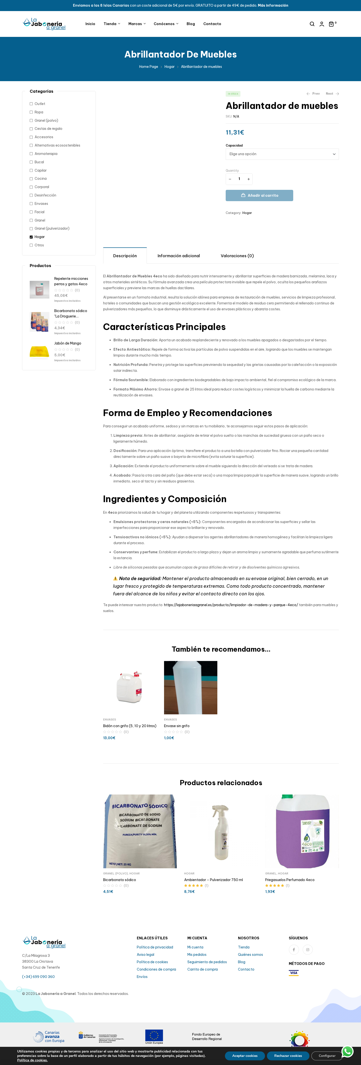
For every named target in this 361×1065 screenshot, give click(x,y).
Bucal (39, 162)
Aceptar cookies (245, 1055)
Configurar (327, 1055)
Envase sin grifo (177, 726)
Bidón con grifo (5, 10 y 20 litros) (129, 726)
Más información (273, 5)
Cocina (41, 178)
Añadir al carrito (263, 195)
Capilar (41, 170)
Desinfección (45, 195)
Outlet (40, 104)
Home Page (148, 66)
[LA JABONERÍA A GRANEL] (312, 1044)
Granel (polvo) (115, 873)
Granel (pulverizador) (52, 228)
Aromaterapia (46, 153)
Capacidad (234, 145)
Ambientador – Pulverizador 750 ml (213, 880)
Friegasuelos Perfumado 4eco (290, 880)
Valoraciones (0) (237, 255)
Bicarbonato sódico (119, 880)
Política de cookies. (32, 1060)
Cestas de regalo (48, 128)
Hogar (170, 66)
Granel (271, 873)
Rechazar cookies (288, 1055)
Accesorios (44, 137)
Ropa (39, 112)
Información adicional (179, 255)
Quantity (232, 170)
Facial (39, 212)
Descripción (125, 255)
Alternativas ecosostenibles (57, 145)
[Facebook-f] (294, 950)
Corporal (42, 187)
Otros (39, 245)
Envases (109, 719)
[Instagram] (308, 950)
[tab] (125, 255)
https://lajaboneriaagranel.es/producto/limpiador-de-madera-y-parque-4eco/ (231, 605)
